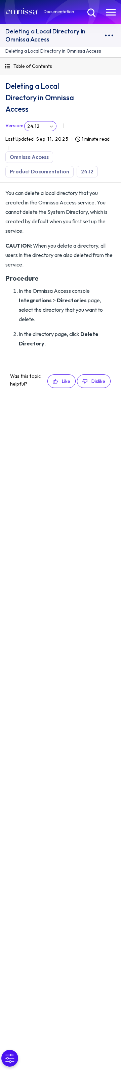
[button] (60, 66)
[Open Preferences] (9, 1058)
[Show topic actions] (109, 35)
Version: (14, 125)
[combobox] (40, 126)
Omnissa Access (29, 157)
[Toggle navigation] (111, 12)
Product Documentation (39, 171)
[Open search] (90, 12)
